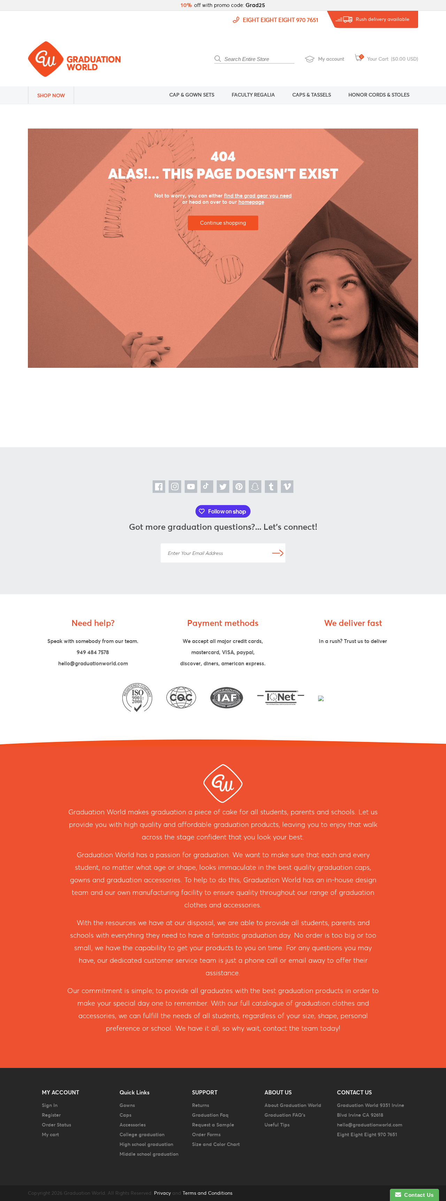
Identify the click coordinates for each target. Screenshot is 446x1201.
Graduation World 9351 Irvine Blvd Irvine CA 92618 (370, 1110)
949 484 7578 (93, 652)
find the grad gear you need (258, 195)
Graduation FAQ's (284, 1115)
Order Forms (206, 1134)
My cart (50, 1134)
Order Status (56, 1125)
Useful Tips (277, 1125)
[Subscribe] (277, 553)
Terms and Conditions (207, 1193)
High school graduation (146, 1144)
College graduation (142, 1134)
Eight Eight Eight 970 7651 (280, 19)
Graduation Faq (210, 1115)
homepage (251, 202)
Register (51, 1115)
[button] (56, 95)
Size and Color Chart (216, 1144)
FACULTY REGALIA (253, 95)
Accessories (133, 1125)
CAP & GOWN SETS (191, 95)
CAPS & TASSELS (311, 95)
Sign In (49, 1105)
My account (331, 59)
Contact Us (417, 1195)
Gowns (127, 1105)
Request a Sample (213, 1125)
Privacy (162, 1193)
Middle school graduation (149, 1154)
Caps (125, 1115)
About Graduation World (292, 1105)
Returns (200, 1105)
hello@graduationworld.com (93, 663)
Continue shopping (223, 222)
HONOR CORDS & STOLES (378, 95)
